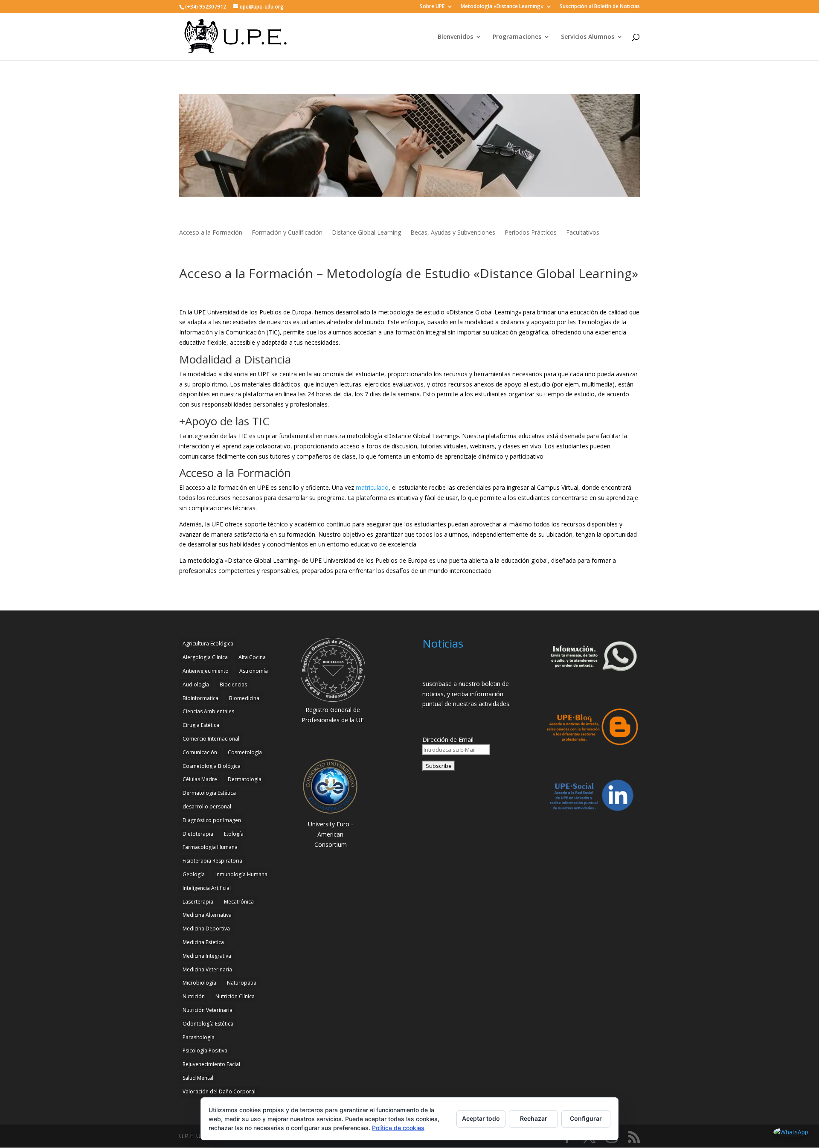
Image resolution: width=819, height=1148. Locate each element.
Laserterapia (198, 901)
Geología (194, 874)
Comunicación (200, 752)
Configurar (586, 1118)
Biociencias (233, 684)
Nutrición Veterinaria (207, 1010)
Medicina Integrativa (207, 955)
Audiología (196, 684)
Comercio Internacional (211, 738)
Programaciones (517, 37)
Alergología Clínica (205, 657)
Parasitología (199, 1037)
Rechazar (533, 1118)
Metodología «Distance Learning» (502, 7)
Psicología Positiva (205, 1050)
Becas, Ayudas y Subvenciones (452, 233)
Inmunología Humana (241, 874)
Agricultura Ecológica (208, 643)
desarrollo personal (207, 806)
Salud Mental (198, 1077)
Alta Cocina (252, 657)
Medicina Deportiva (206, 928)
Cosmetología (245, 752)
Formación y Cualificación (287, 233)
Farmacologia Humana (210, 847)
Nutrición (194, 996)
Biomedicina (244, 698)
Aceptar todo (481, 1118)
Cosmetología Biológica (212, 766)
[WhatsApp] (790, 1132)
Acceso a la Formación (210, 233)
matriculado (372, 487)
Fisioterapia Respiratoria (212, 860)
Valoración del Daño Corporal (219, 1091)
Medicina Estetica (203, 942)
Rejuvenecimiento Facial (211, 1064)
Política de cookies (398, 1127)
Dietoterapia (198, 833)
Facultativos (582, 233)
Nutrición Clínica (235, 996)
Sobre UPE (432, 7)
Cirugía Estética (201, 725)
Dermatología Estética (209, 792)
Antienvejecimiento (206, 670)
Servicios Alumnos (587, 37)
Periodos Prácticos (531, 233)
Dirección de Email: (448, 739)
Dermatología (244, 779)
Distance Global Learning (366, 233)
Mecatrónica (239, 901)
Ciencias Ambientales (208, 711)
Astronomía (253, 670)
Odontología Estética (208, 1023)
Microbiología (199, 982)
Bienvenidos (455, 37)
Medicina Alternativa (207, 914)
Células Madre (200, 779)
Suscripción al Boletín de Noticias (600, 7)
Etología (234, 833)
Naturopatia (241, 982)
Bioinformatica (200, 698)
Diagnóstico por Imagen (212, 820)
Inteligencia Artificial (207, 888)
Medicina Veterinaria (207, 969)
